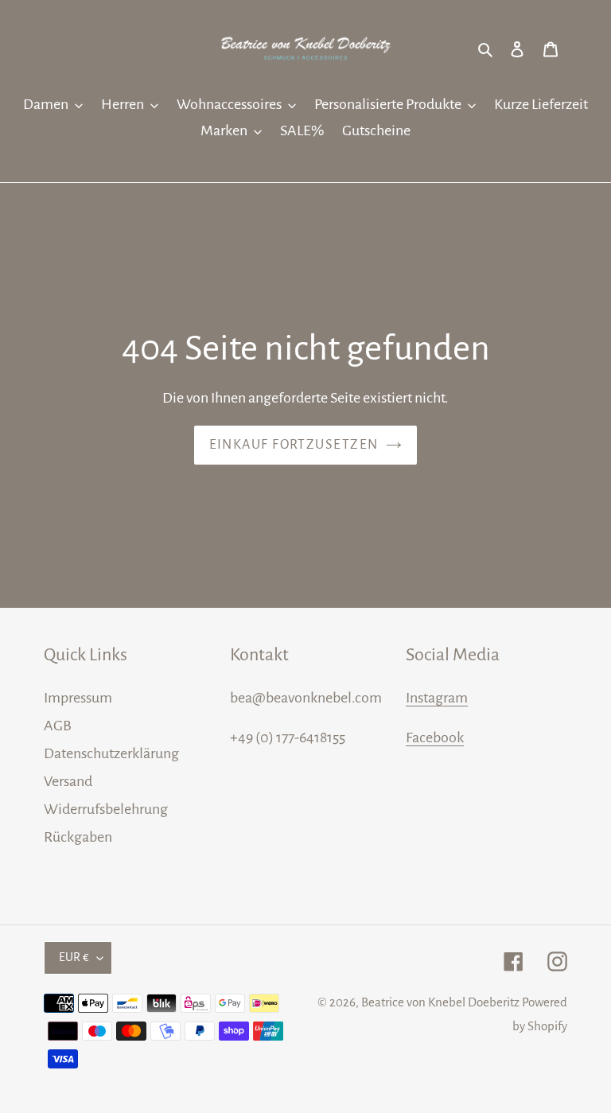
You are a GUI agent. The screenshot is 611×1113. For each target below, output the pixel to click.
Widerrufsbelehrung (106, 809)
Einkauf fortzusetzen (294, 445)
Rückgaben (78, 837)
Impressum (78, 698)
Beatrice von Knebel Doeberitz (440, 1002)
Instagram (437, 698)
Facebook (435, 737)
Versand (68, 781)
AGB (58, 726)
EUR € (74, 957)
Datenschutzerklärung (111, 753)
